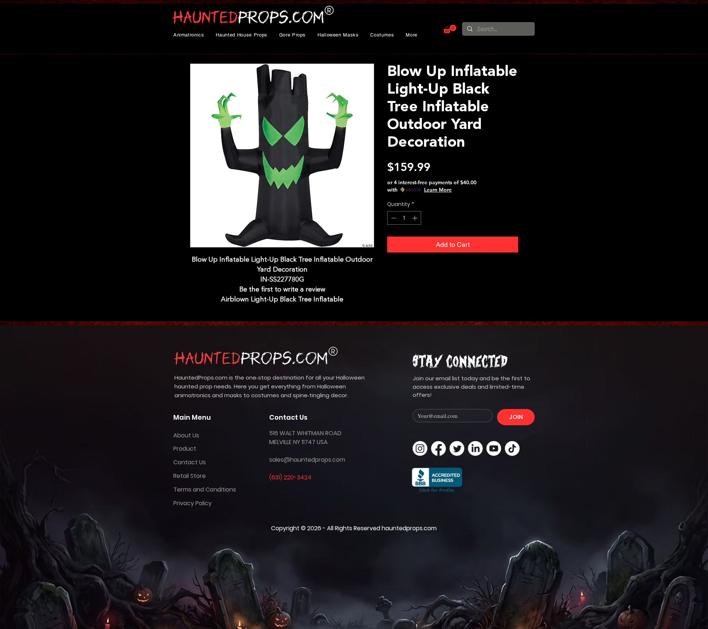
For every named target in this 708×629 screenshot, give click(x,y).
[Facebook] (438, 448)
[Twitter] (457, 448)
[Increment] (415, 218)
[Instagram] (420, 448)
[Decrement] (393, 218)
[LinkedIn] (475, 448)
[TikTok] (512, 448)
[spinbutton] (404, 218)
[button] (189, 34)
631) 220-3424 (291, 477)
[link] (449, 29)
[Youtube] (493, 448)
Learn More (438, 189)
